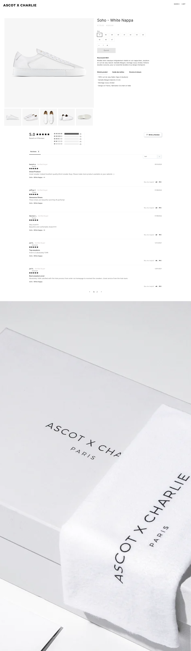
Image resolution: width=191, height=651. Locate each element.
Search (176, 4)
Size (98, 31)
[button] (157, 182)
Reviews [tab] (33, 151)
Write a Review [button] (154, 135)
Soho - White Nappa (35, 177)
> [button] (101, 292)
